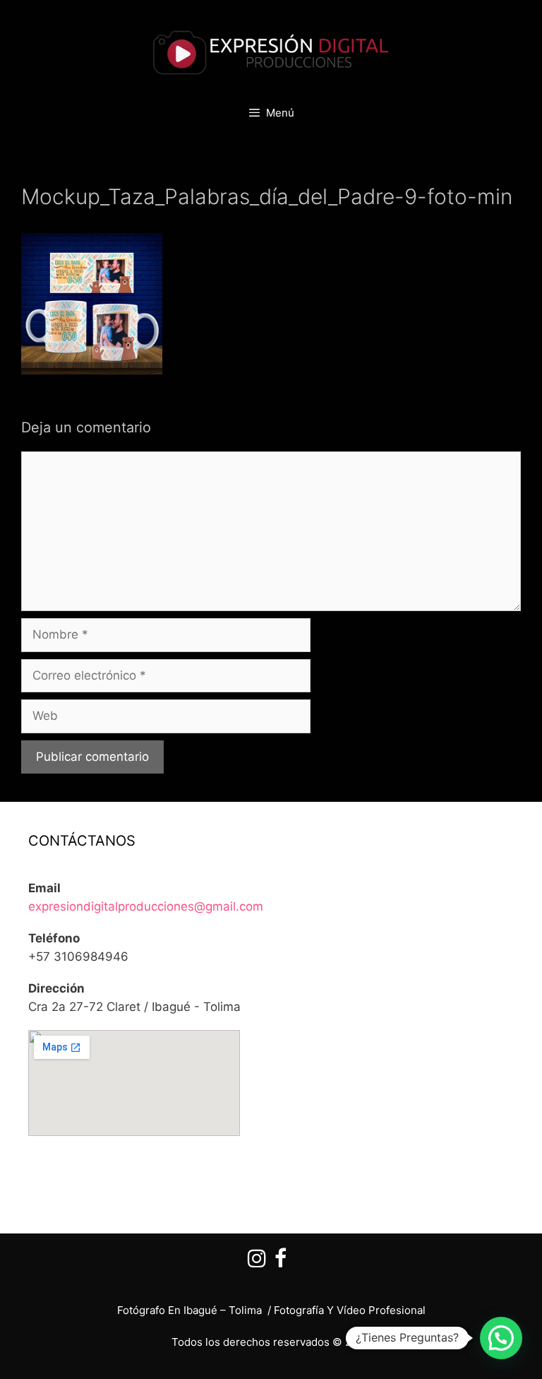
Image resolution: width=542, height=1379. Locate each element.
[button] (501, 1338)
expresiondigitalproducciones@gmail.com (145, 906)
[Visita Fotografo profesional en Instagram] (257, 1262)
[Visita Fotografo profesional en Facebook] (281, 1262)
